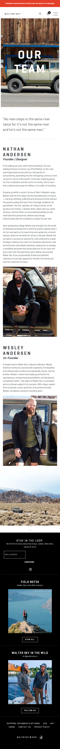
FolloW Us (30, 710)
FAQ (45, 724)
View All (30, 639)
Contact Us (24, 727)
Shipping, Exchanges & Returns (23, 724)
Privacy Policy (42, 727)
